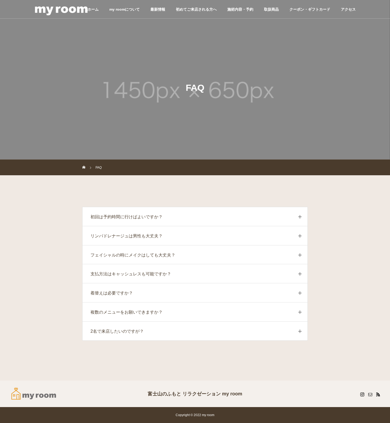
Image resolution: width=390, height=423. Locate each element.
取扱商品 (271, 9)
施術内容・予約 (240, 9)
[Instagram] (362, 394)
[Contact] (370, 394)
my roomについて (124, 9)
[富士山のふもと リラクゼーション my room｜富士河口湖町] (34, 393)
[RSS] (378, 394)
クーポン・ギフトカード (309, 9)
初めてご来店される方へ (196, 9)
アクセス (348, 9)
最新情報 (157, 9)
